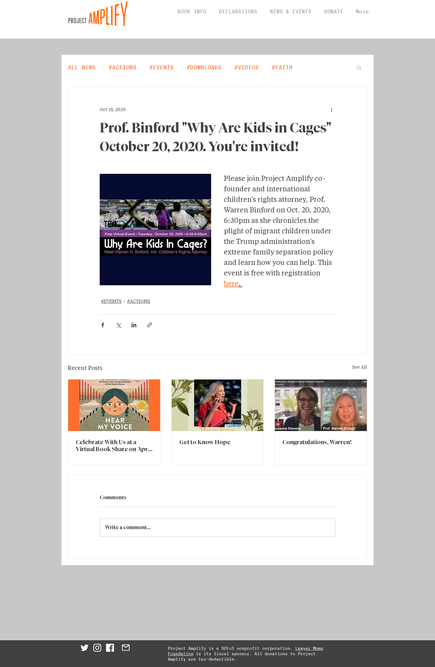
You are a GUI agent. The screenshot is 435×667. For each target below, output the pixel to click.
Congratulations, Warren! (317, 442)
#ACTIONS (123, 67)
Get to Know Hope (205, 442)
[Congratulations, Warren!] (321, 405)
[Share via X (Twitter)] (118, 325)
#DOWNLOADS (204, 67)
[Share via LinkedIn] (134, 325)
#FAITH (282, 67)
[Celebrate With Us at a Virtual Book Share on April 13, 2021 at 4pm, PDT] (114, 405)
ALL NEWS (82, 67)
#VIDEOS (246, 67)
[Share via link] (149, 325)
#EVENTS (161, 67)
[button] (359, 67)
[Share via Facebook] (103, 325)
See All (359, 367)
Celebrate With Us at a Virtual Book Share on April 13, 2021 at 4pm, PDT (113, 446)
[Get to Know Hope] (218, 405)
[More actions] (331, 110)
